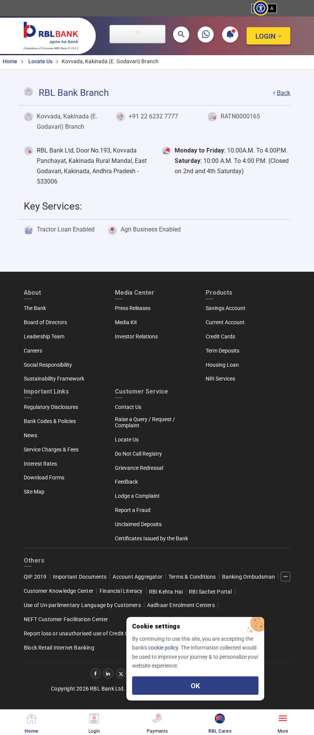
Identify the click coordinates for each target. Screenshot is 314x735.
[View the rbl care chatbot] (219, 717)
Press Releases (132, 308)
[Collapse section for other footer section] (285, 576)
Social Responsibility (48, 365)
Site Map (34, 492)
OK (195, 686)
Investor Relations (136, 336)
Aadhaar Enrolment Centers (181, 605)
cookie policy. (164, 648)
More (283, 731)
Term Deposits (222, 351)
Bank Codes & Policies (50, 421)
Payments (157, 731)
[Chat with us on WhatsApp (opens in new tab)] (206, 34)
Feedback (126, 482)
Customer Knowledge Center (58, 591)
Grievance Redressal (139, 468)
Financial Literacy (121, 591)
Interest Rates (40, 464)
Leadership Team (44, 336)
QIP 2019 (35, 577)
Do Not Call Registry (138, 454)
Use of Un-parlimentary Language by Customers (82, 605)
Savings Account (225, 308)
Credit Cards (220, 336)
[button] (181, 34)
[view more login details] (94, 717)
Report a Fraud (132, 510)
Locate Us (40, 61)
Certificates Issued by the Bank (151, 538)
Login (265, 36)
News (30, 435)
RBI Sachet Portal (210, 592)
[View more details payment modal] (157, 717)
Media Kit (126, 322)
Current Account (225, 322)
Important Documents (80, 577)
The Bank (35, 308)
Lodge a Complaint (137, 496)
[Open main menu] (137, 34)
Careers (33, 351)
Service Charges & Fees (51, 449)
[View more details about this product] (282, 717)
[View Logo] (55, 34)
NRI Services (220, 379)
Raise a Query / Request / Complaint (145, 422)
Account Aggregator (137, 577)
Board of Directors (45, 322)
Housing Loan (222, 365)
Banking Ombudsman (248, 577)
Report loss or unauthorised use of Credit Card (80, 633)
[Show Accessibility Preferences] (261, 8)
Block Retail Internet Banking (59, 648)
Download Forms (44, 477)
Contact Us (128, 407)
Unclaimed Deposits (138, 524)
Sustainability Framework (54, 379)
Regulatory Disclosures (51, 407)
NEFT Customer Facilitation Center (66, 619)
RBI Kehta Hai (166, 592)
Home (10, 61)
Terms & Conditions (192, 577)
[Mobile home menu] (31, 717)
